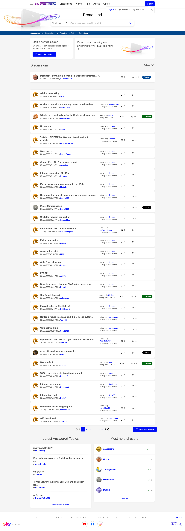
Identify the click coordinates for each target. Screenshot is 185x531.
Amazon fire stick (49, 251)
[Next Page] (107, 429)
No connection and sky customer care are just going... (68, 195)
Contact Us (133, 518)
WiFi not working (49, 328)
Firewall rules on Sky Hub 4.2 (55, 306)
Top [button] (180, 518)
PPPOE (44, 273)
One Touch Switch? (50, 295)
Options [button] (147, 65)
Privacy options (41, 518)
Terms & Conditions (58, 518)
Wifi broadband (48, 418)
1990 (100, 429)
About (96, 3)
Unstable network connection (55, 217)
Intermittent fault (48, 395)
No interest (45, 126)
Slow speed (46, 151)
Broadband (92, 15)
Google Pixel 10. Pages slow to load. (59, 162)
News (79, 3)
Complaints (119, 518)
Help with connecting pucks (61, 351)
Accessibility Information (101, 518)
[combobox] (97, 23)
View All (124, 499)
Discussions (66, 3)
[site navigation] (31, 4)
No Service (38, 495)
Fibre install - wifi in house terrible (58, 228)
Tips (87, 3)
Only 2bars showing (50, 262)
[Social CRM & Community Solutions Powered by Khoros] (176, 524)
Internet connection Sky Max (54, 173)
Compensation (54, 206)
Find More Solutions (60, 505)
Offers (106, 3)
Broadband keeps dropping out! (56, 407)
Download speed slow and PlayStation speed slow (66, 284)
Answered (147, 116)
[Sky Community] (45, 3)
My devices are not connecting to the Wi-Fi (62, 184)
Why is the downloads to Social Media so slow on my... (68, 115)
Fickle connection (49, 240)
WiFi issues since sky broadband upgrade (61, 373)
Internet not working (50, 384)
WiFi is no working (49, 93)
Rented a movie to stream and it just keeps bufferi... (66, 317)
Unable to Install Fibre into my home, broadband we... (67, 104)
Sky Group (145, 518)
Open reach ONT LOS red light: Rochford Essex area (67, 339)
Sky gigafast (46, 362)
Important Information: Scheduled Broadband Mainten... (69, 76)
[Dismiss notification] (152, 9)
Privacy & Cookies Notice (79, 518)
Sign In (150, 4)
